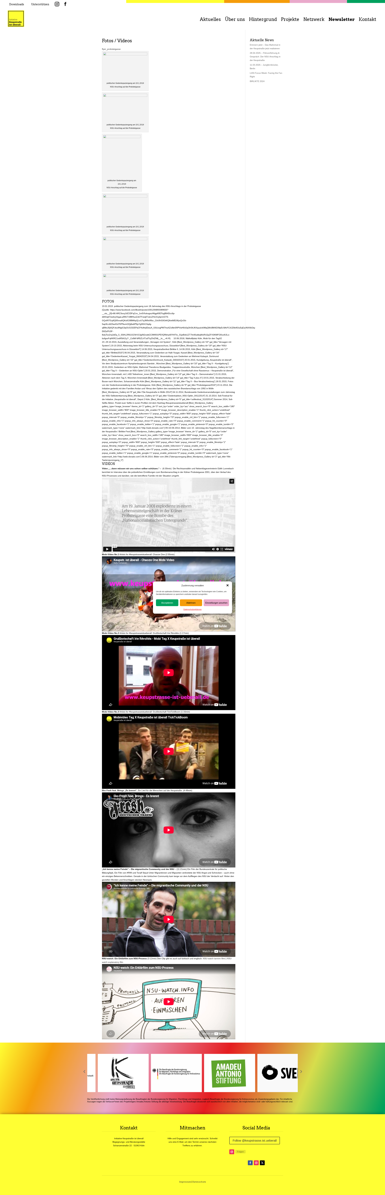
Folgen (240, 1151)
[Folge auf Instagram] (231, 1151)
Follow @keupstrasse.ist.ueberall (255, 1140)
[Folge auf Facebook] (250, 1162)
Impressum (185, 1182)
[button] (227, 585)
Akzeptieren (167, 602)
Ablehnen (191, 602)
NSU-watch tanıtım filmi (214, 958)
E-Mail (180, 1142)
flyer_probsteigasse (111, 49)
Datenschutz (199, 1182)
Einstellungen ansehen (216, 602)
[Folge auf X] (262, 1162)
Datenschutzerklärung (192, 609)
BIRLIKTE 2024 (257, 81)
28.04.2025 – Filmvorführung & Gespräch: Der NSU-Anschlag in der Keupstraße (265, 56)
